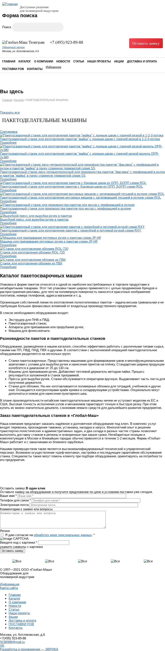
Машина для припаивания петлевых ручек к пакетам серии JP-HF (49, 241)
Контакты (35, 69)
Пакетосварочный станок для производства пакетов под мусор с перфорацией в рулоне (65, 208)
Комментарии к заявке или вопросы (26, 509)
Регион (5, 531)
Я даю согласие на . (50, 535)
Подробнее (8, 142)
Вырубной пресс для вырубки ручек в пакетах (34, 219)
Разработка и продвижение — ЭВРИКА (29, 649)
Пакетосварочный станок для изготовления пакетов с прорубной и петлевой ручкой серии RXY (70, 230)
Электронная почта (14, 505)
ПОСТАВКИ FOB (13, 69)
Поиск (7, 27)
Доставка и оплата (142, 61)
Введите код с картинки (18, 542)
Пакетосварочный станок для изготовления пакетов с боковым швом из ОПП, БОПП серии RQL (71, 186)
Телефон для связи (15, 500)
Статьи (78, 61)
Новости (63, 61)
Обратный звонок (13, 47)
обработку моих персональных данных (63, 535)
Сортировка (8, 131)
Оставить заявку (146, 43)
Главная (8, 61)
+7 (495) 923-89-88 (66, 42)
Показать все (10, 112)
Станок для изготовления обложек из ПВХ (31, 263)
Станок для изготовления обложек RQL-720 (32, 252)
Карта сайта (9, 588)
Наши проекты (99, 61)
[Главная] (10, 4)
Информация (9, 584)
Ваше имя (8, 496)
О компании (43, 61)
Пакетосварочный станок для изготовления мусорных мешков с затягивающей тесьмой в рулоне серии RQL (80, 197)
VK (2, 645)
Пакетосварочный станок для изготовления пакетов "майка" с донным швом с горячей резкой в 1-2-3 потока (80, 139)
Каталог (24, 61)
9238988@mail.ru (12, 642)
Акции (119, 61)
